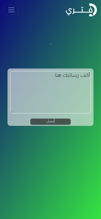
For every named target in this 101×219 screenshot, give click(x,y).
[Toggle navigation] (11, 10)
